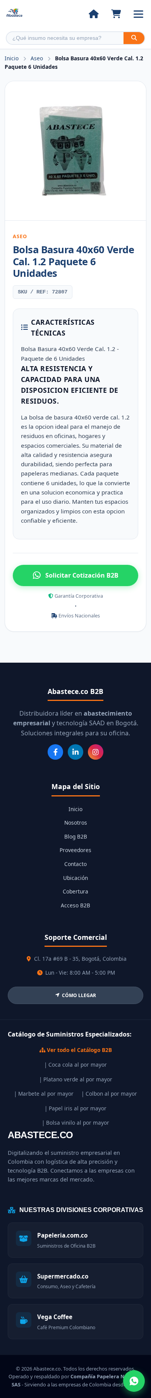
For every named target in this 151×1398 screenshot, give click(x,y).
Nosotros (75, 822)
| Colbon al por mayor (109, 1093)
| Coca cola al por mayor (75, 1064)
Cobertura (75, 891)
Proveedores (75, 850)
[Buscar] (134, 38)
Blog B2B (75, 836)
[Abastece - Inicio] (14, 14)
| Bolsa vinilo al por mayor (75, 1122)
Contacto (75, 864)
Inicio (12, 58)
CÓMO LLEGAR (79, 995)
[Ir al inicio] (93, 14)
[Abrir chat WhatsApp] (134, 1381)
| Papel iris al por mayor (75, 1108)
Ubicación (75, 877)
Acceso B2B (75, 905)
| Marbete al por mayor (44, 1093)
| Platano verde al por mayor (75, 1079)
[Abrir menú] (138, 14)
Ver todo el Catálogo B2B (78, 1050)
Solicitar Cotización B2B (81, 575)
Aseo (38, 58)
